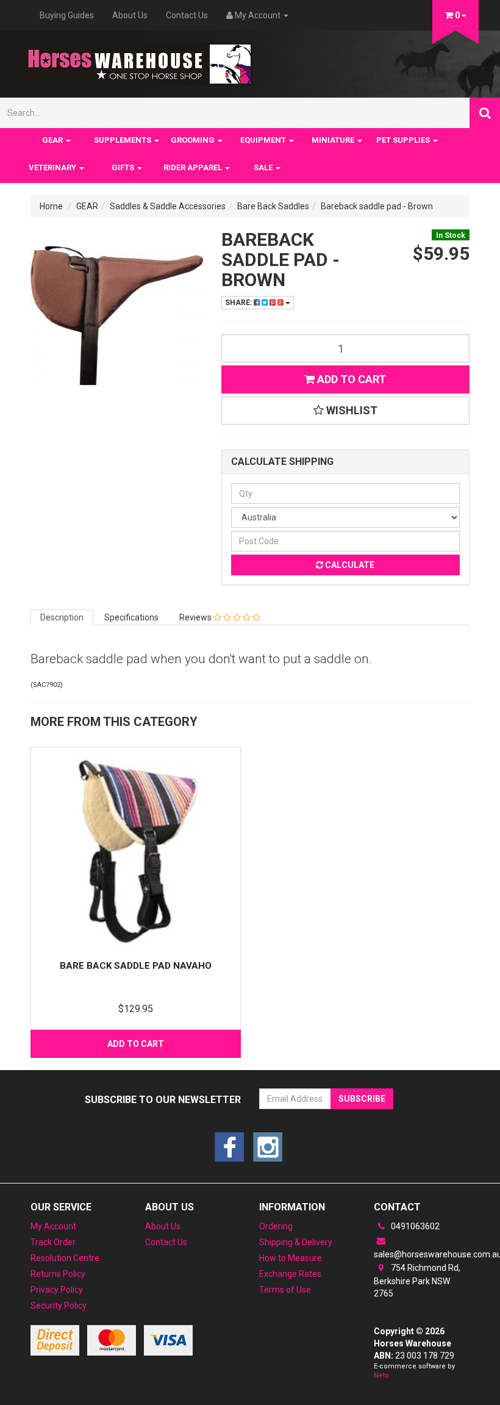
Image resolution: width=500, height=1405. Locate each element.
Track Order (53, 1242)
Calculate (348, 565)
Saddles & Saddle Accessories (168, 206)
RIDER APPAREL (193, 167)
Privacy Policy (56, 1290)
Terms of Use (285, 1290)
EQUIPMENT (264, 140)
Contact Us (187, 15)
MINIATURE (334, 140)
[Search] (485, 113)
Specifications (131, 617)
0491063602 (414, 1226)
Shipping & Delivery (295, 1242)
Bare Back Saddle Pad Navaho (136, 965)
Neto (381, 1375)
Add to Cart (350, 379)
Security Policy (58, 1305)
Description (62, 617)
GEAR (53, 140)
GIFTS (124, 167)
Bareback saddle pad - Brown (377, 206)
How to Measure (290, 1258)
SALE (264, 167)
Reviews (196, 617)
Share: (239, 302)
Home (51, 206)
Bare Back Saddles (273, 206)
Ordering (276, 1226)
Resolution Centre (64, 1258)
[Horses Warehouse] (136, 60)
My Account (53, 1226)
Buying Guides (67, 15)
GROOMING (193, 140)
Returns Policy (57, 1274)
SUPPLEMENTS (123, 140)
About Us (130, 15)
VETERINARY (53, 167)
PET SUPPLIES (404, 140)
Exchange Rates (290, 1274)
